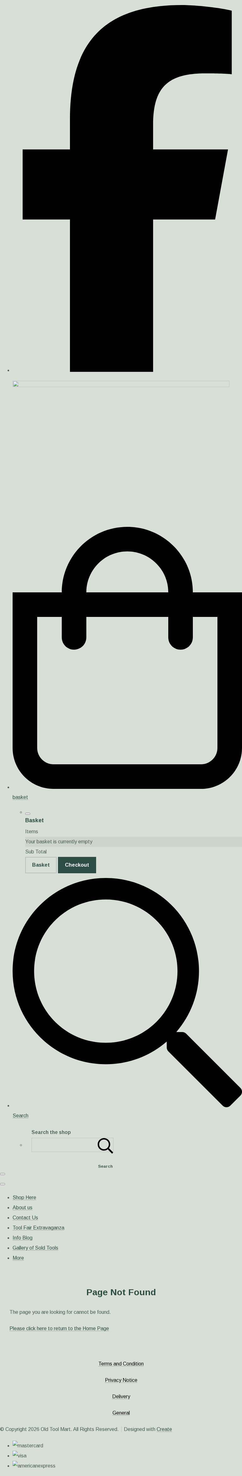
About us (22, 1207)
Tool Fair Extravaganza (38, 1227)
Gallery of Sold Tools (35, 1248)
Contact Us (25, 1217)
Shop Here (24, 1197)
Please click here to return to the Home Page (59, 1328)
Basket (41, 865)
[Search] (105, 1145)
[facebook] (127, 370)
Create (164, 1429)
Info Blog (22, 1237)
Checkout (77, 865)
